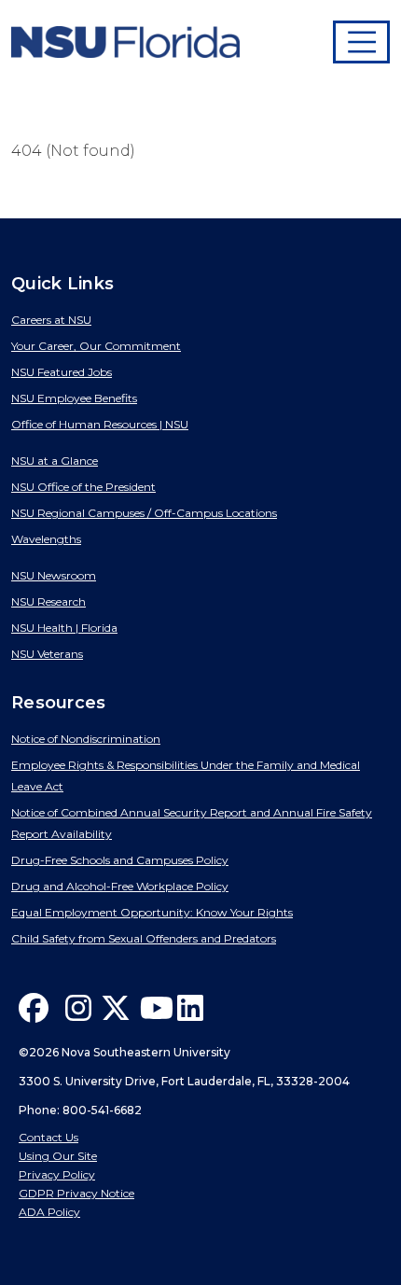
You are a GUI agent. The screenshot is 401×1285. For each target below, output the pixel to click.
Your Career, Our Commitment (96, 346)
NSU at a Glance (54, 461)
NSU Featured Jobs (61, 372)
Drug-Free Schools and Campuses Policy (119, 860)
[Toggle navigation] (362, 42)
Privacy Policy (57, 1174)
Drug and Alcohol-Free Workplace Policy (119, 886)
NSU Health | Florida (64, 628)
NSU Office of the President (83, 487)
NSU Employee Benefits (74, 398)
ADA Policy (49, 1212)
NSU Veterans (47, 654)
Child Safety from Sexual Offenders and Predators (143, 938)
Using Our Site (58, 1156)
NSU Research (48, 601)
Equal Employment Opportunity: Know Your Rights (152, 912)
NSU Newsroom (53, 575)
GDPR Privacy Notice (76, 1193)
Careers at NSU (51, 320)
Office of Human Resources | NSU (99, 424)
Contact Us (48, 1137)
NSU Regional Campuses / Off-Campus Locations (144, 513)
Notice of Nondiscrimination (85, 739)
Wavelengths (46, 539)
